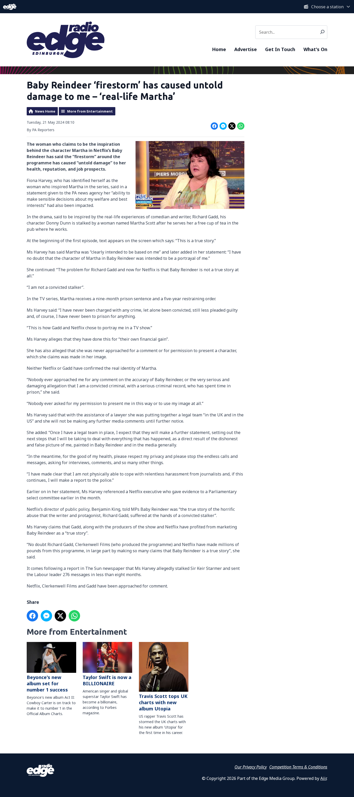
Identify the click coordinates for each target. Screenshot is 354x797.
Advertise (245, 49)
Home (219, 49)
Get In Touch (280, 49)
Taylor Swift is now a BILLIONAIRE (107, 680)
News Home (45, 111)
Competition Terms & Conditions (298, 767)
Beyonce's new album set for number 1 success (47, 683)
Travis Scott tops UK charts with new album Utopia (163, 702)
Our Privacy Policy (251, 767)
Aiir (323, 778)
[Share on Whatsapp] (240, 126)
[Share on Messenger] (223, 126)
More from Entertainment (90, 111)
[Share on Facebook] (214, 126)
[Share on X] (232, 126)
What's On (315, 49)
